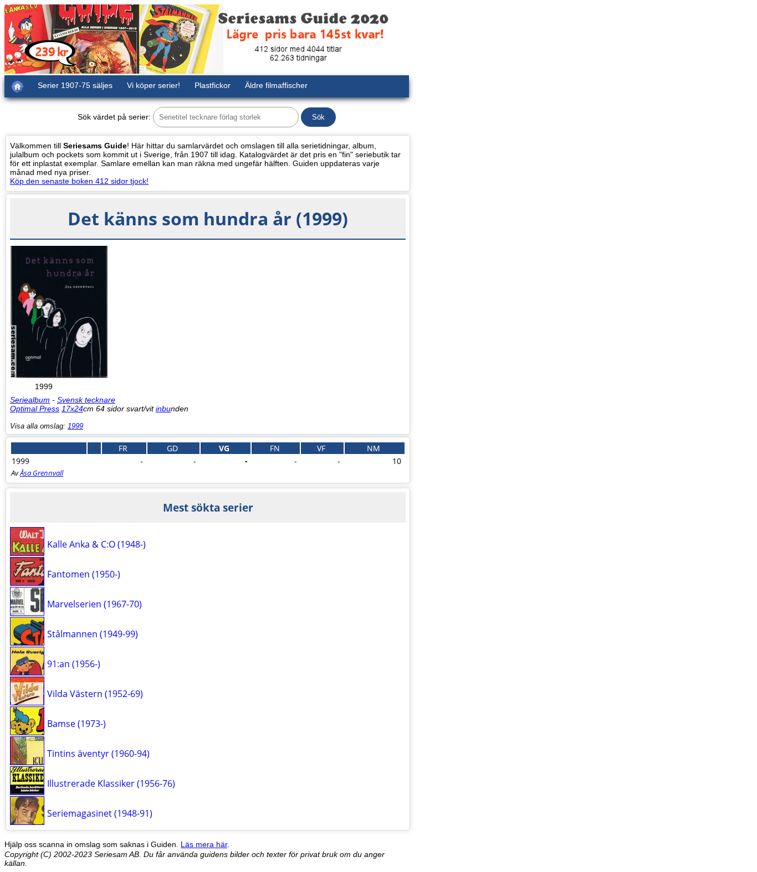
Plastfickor (213, 85)
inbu (163, 408)
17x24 (72, 408)
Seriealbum (30, 399)
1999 (75, 426)
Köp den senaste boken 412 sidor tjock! (79, 181)
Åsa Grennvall (41, 473)
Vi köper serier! (153, 85)
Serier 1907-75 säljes (75, 85)
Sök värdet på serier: (114, 116)
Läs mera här (204, 844)
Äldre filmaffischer (276, 85)
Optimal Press (34, 408)
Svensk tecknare (86, 399)
